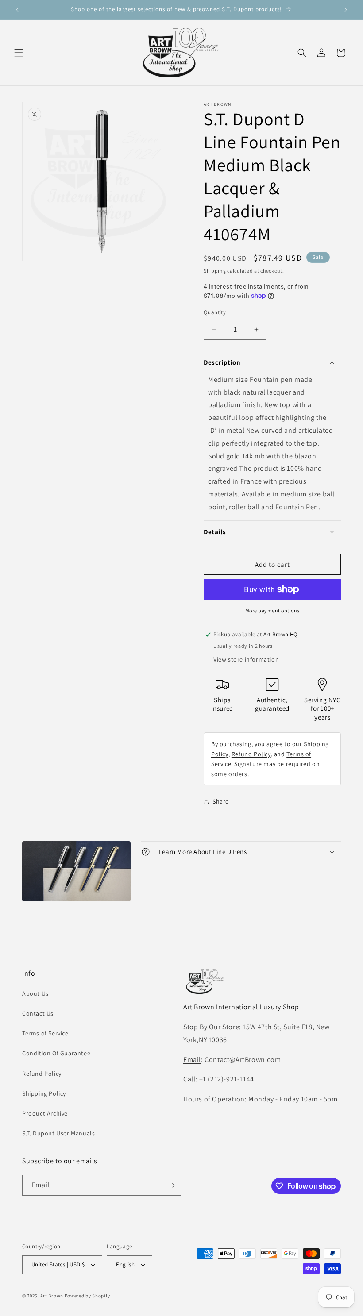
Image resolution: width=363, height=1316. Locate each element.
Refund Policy (251, 754)
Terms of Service (45, 1033)
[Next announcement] (345, 9)
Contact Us (38, 1013)
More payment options (272, 610)
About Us (35, 993)
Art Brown (52, 1296)
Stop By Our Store (211, 1026)
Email (192, 1059)
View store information (246, 659)
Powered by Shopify (87, 1296)
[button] (18, 52)
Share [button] (220, 801)
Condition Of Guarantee (56, 1053)
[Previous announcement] (17, 9)
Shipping (215, 270)
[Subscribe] (171, 1185)
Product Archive (45, 1113)
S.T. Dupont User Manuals (58, 1133)
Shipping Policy (44, 1093)
